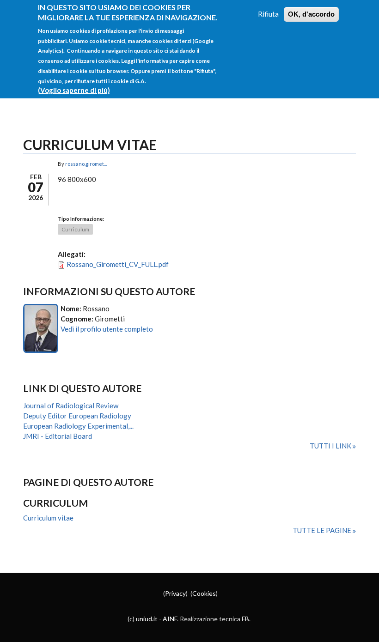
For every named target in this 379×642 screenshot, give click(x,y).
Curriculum (75, 229)
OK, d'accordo (311, 14)
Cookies (204, 593)
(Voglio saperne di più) (74, 90)
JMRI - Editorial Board (57, 436)
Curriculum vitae (48, 518)
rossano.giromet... (86, 164)
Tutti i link (331, 446)
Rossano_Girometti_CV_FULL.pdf (118, 264)
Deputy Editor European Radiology (77, 416)
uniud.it (147, 619)
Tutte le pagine (323, 530)
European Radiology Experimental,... (78, 426)
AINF (170, 619)
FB (245, 619)
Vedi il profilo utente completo (107, 329)
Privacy (175, 593)
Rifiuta (268, 14)
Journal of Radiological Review (70, 405)
